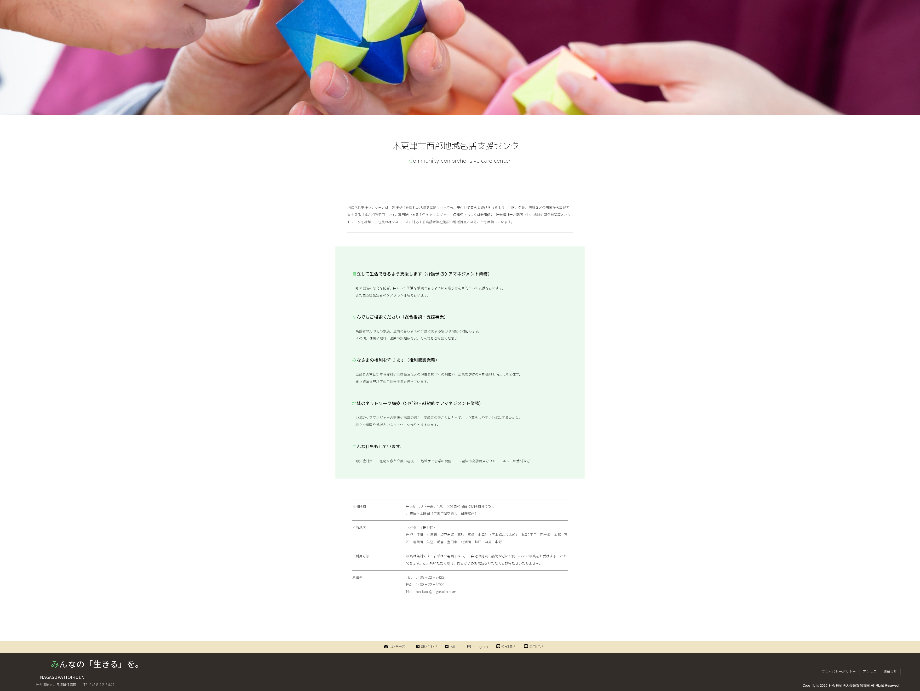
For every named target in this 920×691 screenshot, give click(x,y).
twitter (454, 646)
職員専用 (890, 671)
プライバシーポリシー (839, 671)
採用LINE (536, 646)
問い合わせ (428, 646)
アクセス (869, 671)
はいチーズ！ (398, 646)
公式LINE (508, 646)
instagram (480, 646)
